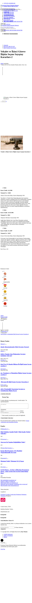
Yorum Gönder (4, 418)
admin (2, 63)
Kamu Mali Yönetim (8, 20)
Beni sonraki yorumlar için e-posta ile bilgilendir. (13, 415)
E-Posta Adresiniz (19, 527)
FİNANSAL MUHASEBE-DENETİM (13, 21)
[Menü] (1, 24)
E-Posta (22, 412)
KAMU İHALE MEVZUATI (11, 6)
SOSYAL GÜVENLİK (9, 16)
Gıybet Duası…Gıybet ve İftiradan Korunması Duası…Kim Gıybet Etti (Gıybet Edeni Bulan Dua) (15, 471)
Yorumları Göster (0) (5, 393)
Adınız (22, 411)
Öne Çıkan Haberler (8, 17)
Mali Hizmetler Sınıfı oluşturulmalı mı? (10, 485)
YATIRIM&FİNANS (9, 14)
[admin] (4, 314)
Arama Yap (17, 9)
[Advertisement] (12, 39)
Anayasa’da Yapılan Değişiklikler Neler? (13, 442)
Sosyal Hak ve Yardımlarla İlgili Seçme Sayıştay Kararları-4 (15, 334)
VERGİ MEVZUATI (9, 13)
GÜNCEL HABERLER (9, 3)
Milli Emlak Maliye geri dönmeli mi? (9, 482)
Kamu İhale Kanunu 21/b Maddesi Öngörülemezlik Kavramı (11, 451)
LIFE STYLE (7, 18)
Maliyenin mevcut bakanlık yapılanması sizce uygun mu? (14, 484)
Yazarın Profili (4, 317)
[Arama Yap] (1, 6)
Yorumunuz (3, 409)
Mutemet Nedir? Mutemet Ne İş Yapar (12, 461)
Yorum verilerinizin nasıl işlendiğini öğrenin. (15, 421)
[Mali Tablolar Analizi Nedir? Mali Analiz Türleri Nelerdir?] (4, 429)
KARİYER (6, 12)
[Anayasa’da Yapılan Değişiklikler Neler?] (4, 439)
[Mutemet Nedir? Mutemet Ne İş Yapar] (4, 458)
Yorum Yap (5, 397)
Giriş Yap (11, 418)
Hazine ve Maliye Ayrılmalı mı (8, 481)
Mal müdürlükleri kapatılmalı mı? (8, 480)
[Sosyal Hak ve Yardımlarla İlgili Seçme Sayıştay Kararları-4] (4, 331)
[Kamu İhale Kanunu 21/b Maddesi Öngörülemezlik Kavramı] (7, 448)
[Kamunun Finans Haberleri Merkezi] (10, 5)
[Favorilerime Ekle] (6, 344)
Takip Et (4, 318)
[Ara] (20, 9)
